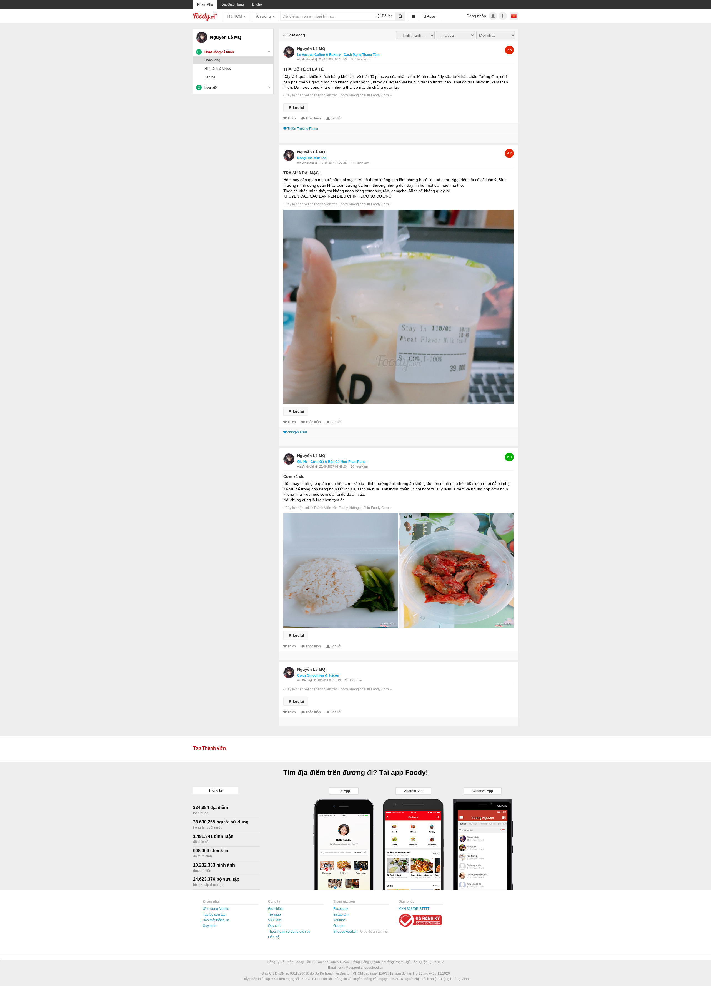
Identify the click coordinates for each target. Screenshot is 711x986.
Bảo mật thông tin (216, 920)
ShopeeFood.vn (345, 931)
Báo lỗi (336, 118)
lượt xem (363, 59)
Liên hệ (273, 937)
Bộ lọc (387, 16)
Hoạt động (212, 60)
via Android (306, 59)
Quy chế (274, 926)
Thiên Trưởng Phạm (302, 129)
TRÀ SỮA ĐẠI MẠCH (302, 173)
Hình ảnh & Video (217, 69)
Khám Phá (205, 4)
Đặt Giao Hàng (232, 4)
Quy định (209, 926)
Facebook (340, 909)
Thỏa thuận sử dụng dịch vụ (289, 931)
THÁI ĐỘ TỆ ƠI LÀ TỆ (303, 69)
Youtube (339, 920)
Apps (431, 16)
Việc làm (274, 920)
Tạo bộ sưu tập (214, 915)
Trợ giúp (274, 915)
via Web (303, 680)
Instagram (340, 915)
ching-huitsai (297, 432)
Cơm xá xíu (294, 476)
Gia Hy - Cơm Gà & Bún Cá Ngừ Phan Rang (331, 462)
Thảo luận (313, 118)
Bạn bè (209, 77)
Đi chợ (257, 4)
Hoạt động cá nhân (219, 52)
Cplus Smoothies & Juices (318, 675)
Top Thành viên (209, 748)
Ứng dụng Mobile (216, 909)
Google (338, 926)
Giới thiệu (275, 909)
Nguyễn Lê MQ (311, 48)
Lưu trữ (210, 88)
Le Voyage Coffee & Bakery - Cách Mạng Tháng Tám (338, 55)
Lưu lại (298, 107)
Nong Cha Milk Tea (311, 158)
